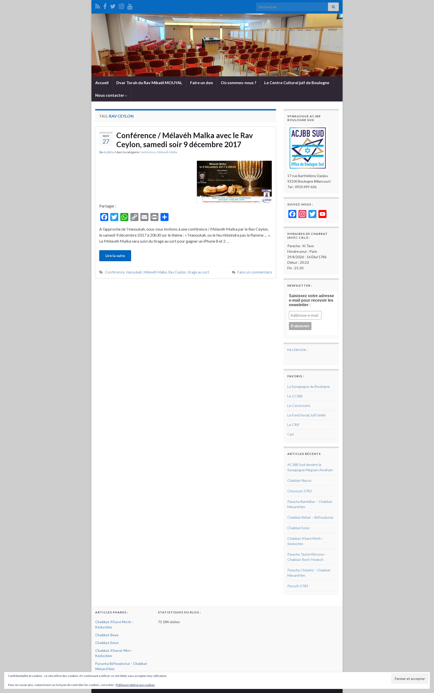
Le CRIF (293, 424)
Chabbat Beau (107, 635)
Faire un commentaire (254, 272)
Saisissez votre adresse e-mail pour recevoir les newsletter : (311, 300)
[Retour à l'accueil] (217, 45)
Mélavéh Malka (167, 152)
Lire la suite (115, 255)
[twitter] (113, 5)
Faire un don (201, 82)
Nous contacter (110, 95)
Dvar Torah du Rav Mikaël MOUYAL (149, 82)
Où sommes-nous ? (238, 82)
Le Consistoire (298, 405)
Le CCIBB (295, 396)
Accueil (101, 82)
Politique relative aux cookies (135, 685)
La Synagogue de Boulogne (308, 386)
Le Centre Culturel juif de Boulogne (296, 82)
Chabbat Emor (298, 528)
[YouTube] (130, 5)
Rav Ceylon (177, 272)
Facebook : (297, 350)
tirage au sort (198, 272)
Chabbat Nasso (299, 480)
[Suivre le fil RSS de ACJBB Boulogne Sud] (97, 5)
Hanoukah (134, 272)
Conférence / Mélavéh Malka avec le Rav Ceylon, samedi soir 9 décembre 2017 (184, 140)
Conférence (147, 152)
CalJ (290, 434)
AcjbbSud (109, 152)
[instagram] (121, 5)
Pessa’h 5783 (297, 586)
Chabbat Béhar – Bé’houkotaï (310, 517)
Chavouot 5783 (299, 491)
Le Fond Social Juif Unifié (306, 415)
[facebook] (105, 5)
